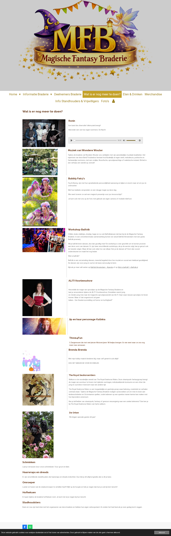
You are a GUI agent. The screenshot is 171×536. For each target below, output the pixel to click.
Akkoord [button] (162, 532)
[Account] (113, 101)
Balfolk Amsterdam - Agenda (102, 267)
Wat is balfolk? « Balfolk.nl (128, 267)
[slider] (95, 140)
